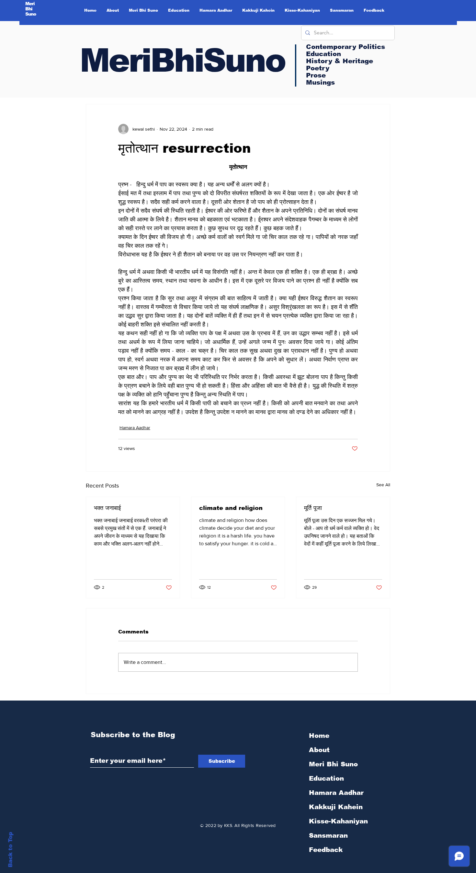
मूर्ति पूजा (313, 508)
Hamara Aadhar (134, 427)
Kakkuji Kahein (336, 806)
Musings (320, 82)
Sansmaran (328, 835)
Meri (30, 3)
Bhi (29, 8)
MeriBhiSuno (182, 60)
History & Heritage (339, 61)
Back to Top (10, 849)
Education (326, 778)
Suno (30, 14)
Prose (316, 75)
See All (383, 484)
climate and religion (231, 508)
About (319, 749)
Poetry (317, 68)
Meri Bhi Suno (333, 764)
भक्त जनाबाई (107, 508)
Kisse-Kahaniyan (338, 821)
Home (319, 735)
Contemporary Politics (345, 46)
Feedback (326, 849)
